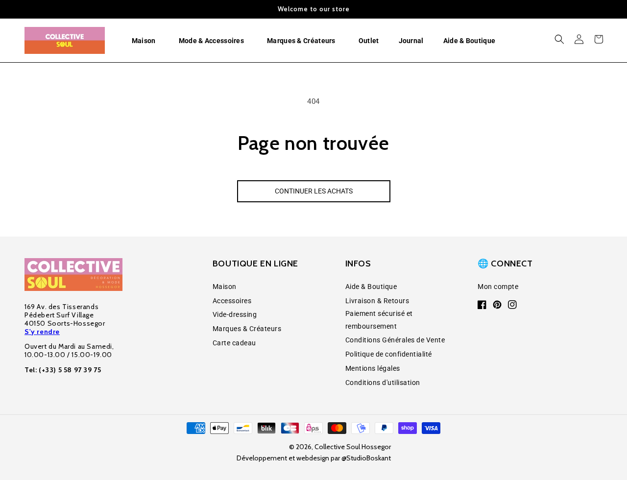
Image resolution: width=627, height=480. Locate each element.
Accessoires (232, 301)
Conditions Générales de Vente (395, 340)
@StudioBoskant (366, 458)
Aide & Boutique (371, 286)
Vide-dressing (235, 314)
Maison (225, 286)
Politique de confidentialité (388, 354)
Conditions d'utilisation (382, 382)
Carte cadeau (234, 343)
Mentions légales (372, 368)
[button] (145, 40)
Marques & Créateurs (247, 329)
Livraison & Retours (377, 301)
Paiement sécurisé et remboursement (379, 320)
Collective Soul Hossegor (352, 446)
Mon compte (498, 286)
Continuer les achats (314, 191)
